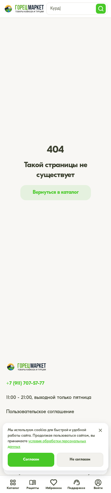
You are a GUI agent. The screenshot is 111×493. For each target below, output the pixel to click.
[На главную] (24, 8)
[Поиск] (101, 9)
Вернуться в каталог (56, 192)
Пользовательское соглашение (40, 411)
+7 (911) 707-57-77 (25, 383)
